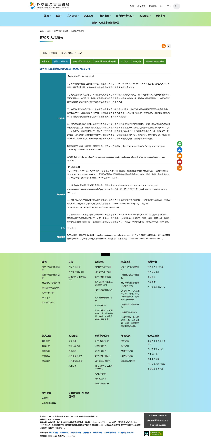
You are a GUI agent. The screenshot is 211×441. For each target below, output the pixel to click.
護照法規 (125, 341)
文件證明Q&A (101, 306)
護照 (46, 16)
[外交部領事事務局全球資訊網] (49, 6)
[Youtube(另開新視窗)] (179, 162)
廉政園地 (72, 366)
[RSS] (179, 168)
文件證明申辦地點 (103, 277)
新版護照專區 (48, 303)
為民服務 (144, 16)
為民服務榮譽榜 (75, 356)
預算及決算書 (101, 379)
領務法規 (125, 336)
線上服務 (88, 16)
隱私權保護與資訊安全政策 (157, 420)
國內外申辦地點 (124, 16)
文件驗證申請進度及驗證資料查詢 (104, 283)
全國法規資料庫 (128, 361)
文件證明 (72, 16)
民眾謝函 (72, 351)
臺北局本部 (53, 433)
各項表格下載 (48, 293)
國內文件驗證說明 (103, 267)
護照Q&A (46, 298)
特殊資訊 (137, 62)
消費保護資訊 (74, 346)
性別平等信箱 (153, 359)
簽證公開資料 (101, 351)
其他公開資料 (101, 374)
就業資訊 (46, 361)
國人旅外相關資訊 (76, 272)
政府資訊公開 (102, 336)
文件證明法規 (127, 351)
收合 (105, 254)
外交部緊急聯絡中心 (156, 287)
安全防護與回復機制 (158, 425)
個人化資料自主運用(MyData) (104, 367)
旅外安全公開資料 (103, 361)
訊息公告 (46, 336)
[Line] (179, 144)
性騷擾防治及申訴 (155, 349)
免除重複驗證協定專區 (104, 291)
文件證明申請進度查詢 (130, 306)
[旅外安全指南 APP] (179, 150)
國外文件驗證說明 (103, 272)
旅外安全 (104, 16)
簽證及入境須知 (61, 62)
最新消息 (46, 341)
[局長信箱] (179, 156)
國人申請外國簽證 (61, 31)
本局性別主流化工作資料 (156, 342)
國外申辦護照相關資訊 (51, 276)
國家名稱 (46, 62)
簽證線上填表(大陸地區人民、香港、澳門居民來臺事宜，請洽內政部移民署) (130, 295)
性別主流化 (153, 336)
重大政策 (46, 356)
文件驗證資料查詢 (129, 313)
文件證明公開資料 (103, 356)
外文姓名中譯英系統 (51, 283)
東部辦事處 (97, 433)
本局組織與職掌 (49, 403)
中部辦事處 (64, 433)
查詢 (176, 6)
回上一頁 (169, 46)
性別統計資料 (153, 354)
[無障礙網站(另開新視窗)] (156, 433)
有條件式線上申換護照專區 (105, 23)
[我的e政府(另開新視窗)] (146, 434)
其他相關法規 (127, 356)
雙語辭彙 (153, 6)
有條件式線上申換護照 (130, 276)
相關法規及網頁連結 (156, 364)
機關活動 (46, 346)
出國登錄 (152, 277)
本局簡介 (46, 398)
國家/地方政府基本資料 (105, 62)
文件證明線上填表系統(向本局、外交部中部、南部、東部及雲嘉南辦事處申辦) (104, 315)
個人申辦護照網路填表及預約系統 (130, 284)
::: (1, 2)
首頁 (132, 6)
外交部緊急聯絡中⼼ (126, 433)
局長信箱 (72, 341)
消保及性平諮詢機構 (155, 62)
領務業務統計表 (102, 384)
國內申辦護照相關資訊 (51, 268)
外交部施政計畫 (102, 341)
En (161, 6)
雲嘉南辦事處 (75, 433)
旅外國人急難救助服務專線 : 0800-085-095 (65, 69)
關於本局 (160, 16)
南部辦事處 (87, 433)
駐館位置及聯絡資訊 (82, 62)
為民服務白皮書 (75, 361)
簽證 (58, 16)
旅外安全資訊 (153, 272)
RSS (164, 46)
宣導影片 (46, 351)
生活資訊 (125, 62)
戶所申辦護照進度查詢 (130, 268)
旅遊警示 (152, 282)
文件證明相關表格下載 (104, 299)
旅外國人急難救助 (155, 267)
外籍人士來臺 (74, 267)
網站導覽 (141, 6)
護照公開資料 (101, 346)
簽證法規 (125, 346)
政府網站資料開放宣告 (157, 415)
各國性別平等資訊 (155, 369)
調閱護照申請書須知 (51, 288)
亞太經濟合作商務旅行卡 (77, 278)
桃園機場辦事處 (110, 433)
